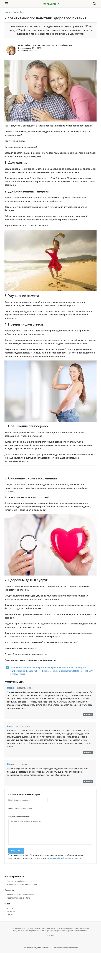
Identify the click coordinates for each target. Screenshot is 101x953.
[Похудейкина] (50, 4)
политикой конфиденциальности (64, 858)
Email (10, 809)
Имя (10, 800)
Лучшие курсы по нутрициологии (20, 895)
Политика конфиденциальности (36, 948)
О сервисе (10, 908)
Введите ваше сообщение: (19, 817)
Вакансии (10, 911)
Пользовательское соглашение (65, 948)
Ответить (88, 715)
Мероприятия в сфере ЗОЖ (18, 898)
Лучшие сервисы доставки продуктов (22, 884)
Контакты (10, 915)
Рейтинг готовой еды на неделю (20, 881)
